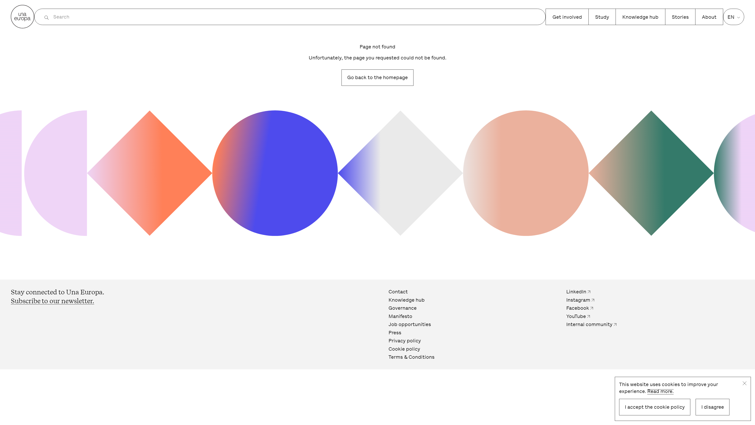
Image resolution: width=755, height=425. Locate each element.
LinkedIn (576, 291)
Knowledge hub (640, 17)
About (709, 17)
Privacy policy (405, 340)
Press (395, 332)
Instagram (578, 300)
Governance (403, 308)
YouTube (576, 316)
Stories (680, 17)
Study (602, 17)
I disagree (712, 407)
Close (744, 383)
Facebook (577, 308)
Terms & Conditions (412, 357)
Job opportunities (410, 324)
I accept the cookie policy (655, 407)
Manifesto (400, 316)
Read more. (660, 391)
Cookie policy (404, 349)
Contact (398, 291)
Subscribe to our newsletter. (52, 301)
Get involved (567, 17)
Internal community (589, 324)
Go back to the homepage (377, 77)
